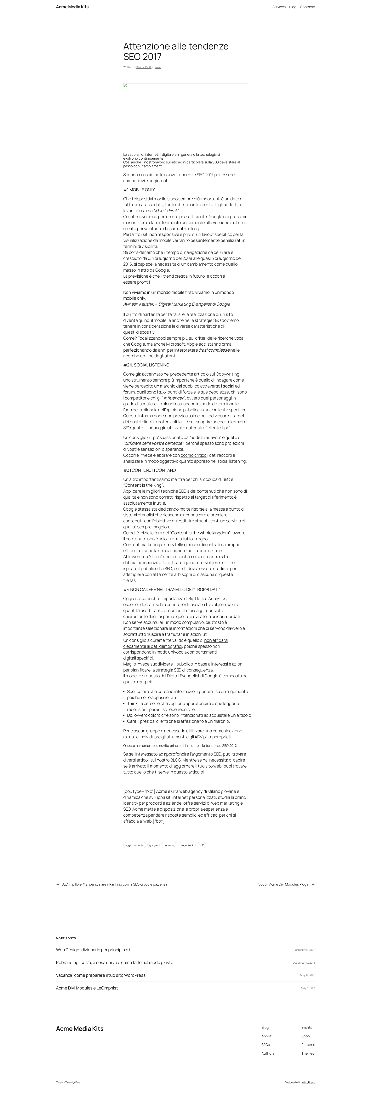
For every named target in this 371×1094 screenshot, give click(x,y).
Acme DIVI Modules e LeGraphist (87, 988)
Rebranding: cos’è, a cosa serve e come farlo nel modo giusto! (115, 962)
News (158, 67)
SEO (201, 845)
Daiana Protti (143, 67)
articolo (195, 772)
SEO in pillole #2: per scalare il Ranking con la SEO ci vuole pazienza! (115, 884)
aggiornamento (134, 845)
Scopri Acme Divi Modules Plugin (283, 884)
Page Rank (187, 845)
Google (138, 344)
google (153, 845)
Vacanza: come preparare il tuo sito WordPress (101, 975)
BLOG (175, 760)
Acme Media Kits (72, 7)
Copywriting (227, 374)
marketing (169, 845)
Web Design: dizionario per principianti (93, 949)
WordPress (308, 1082)
